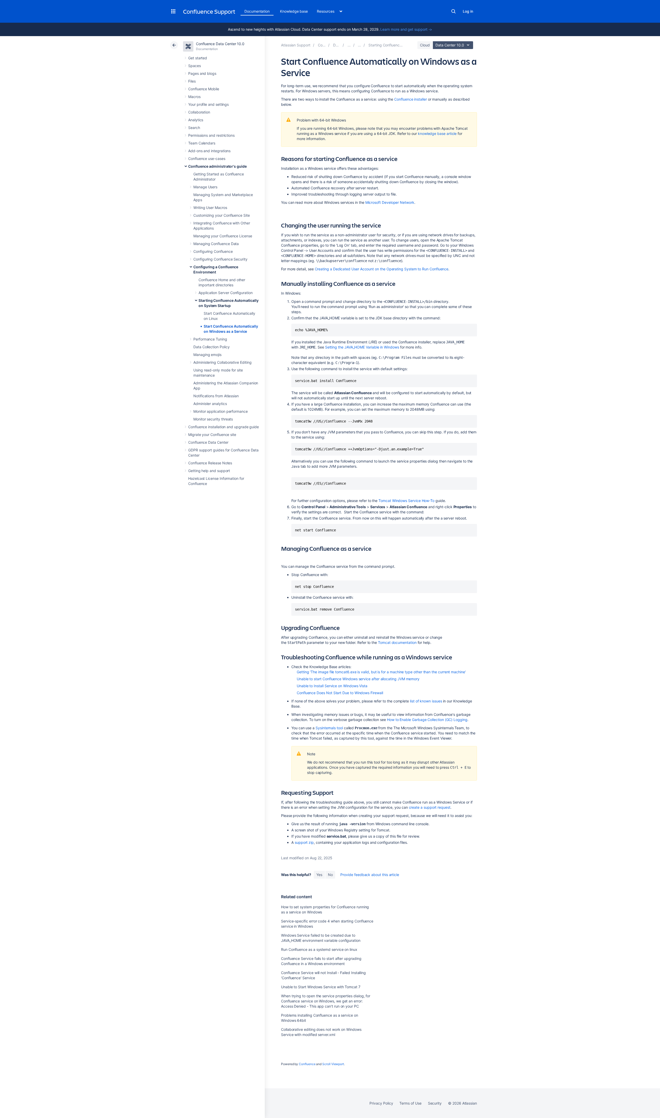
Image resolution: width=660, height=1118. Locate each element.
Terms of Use (410, 1103)
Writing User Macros (210, 207)
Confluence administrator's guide (217, 166)
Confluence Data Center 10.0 (220, 44)
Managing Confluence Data (216, 243)
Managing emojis (207, 354)
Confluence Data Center (208, 442)
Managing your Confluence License (222, 236)
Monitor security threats (213, 419)
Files (192, 81)
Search (453, 11)
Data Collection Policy (211, 347)
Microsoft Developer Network (389, 202)
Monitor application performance (220, 411)
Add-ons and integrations (209, 151)
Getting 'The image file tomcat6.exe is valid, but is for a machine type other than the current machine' (381, 672)
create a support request (429, 807)
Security (435, 1103)
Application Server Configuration (226, 292)
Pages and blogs (202, 73)
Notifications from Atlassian (216, 396)
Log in (468, 11)
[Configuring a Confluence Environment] (359, 45)
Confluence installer (410, 99)
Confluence (307, 1064)
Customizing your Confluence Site (221, 215)
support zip (304, 842)
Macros (194, 96)
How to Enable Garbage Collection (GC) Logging (427, 719)
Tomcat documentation (397, 642)
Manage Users (205, 187)
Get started (197, 58)
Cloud (425, 45)
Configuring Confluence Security (220, 259)
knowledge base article (437, 133)
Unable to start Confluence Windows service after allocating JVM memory (358, 679)
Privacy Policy (381, 1103)
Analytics (195, 120)
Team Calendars (201, 143)
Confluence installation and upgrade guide (223, 427)
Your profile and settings (208, 104)
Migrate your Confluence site (212, 434)
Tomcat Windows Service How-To (406, 500)
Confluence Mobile (203, 89)
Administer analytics (210, 403)
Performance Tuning (210, 339)
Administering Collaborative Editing (222, 362)
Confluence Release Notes (210, 463)
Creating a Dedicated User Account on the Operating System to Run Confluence (382, 269)
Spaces (194, 65)
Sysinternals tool (329, 728)
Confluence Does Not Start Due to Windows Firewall (340, 693)
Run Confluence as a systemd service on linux (319, 949)
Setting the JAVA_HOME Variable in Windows (362, 347)
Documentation (257, 11)
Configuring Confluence (213, 251)
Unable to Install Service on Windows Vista (332, 686)
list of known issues (426, 701)
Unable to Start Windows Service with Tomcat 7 (320, 987)
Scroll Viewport (333, 1064)
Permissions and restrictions (211, 135)
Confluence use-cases (206, 158)
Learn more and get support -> (406, 29)
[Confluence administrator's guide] (349, 45)
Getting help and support (209, 470)
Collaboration (199, 112)
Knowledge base (294, 11)
